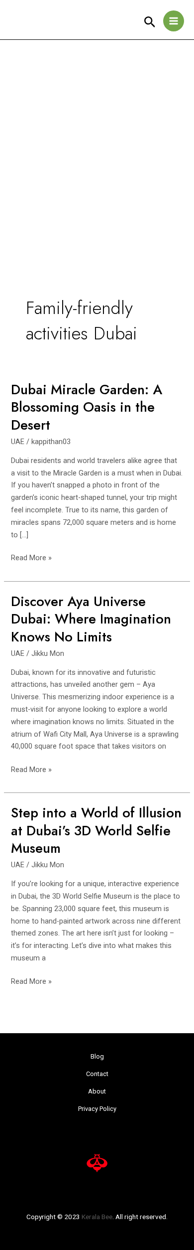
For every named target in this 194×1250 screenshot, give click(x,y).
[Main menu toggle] (173, 20)
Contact (97, 1074)
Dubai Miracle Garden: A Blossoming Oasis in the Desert (86, 407)
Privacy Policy (97, 1108)
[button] (150, 22)
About (97, 1091)
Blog (97, 1056)
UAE (17, 441)
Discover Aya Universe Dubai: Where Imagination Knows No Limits (91, 619)
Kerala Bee (97, 1217)
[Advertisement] (97, 142)
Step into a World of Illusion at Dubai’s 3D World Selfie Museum (96, 830)
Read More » (31, 557)
